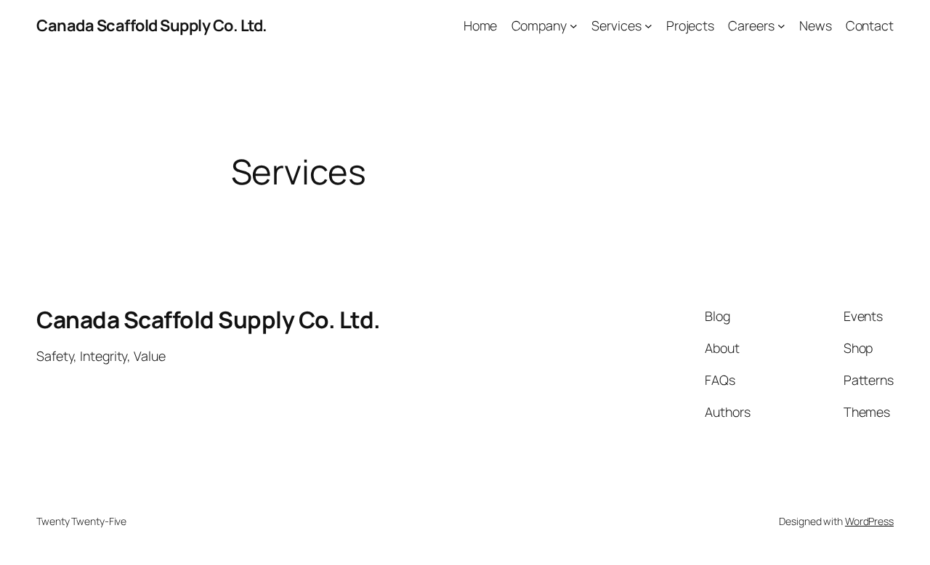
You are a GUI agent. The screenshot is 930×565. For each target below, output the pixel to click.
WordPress (869, 521)
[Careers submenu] (781, 26)
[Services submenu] (648, 26)
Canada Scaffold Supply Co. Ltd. (151, 25)
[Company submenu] (574, 26)
